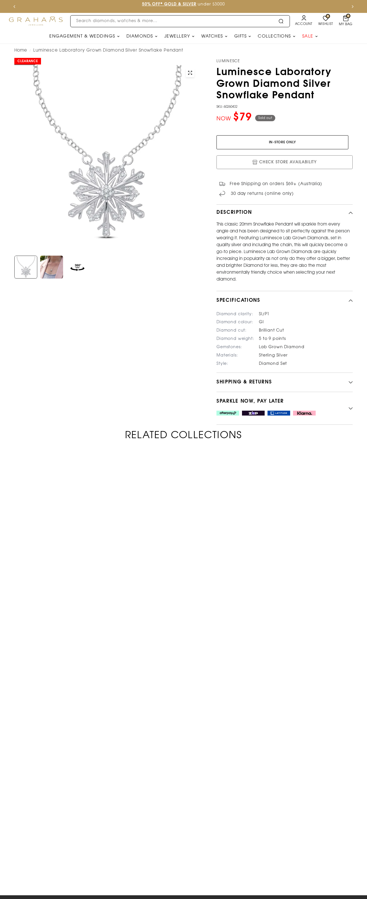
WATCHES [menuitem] (212, 36)
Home (20, 50)
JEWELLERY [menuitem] (177, 36)
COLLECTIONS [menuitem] (274, 36)
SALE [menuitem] (307, 36)
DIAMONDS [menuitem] (139, 36)
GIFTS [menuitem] (240, 36)
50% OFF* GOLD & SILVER (169, 4)
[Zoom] (190, 72)
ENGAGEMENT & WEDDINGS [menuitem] (82, 36)
